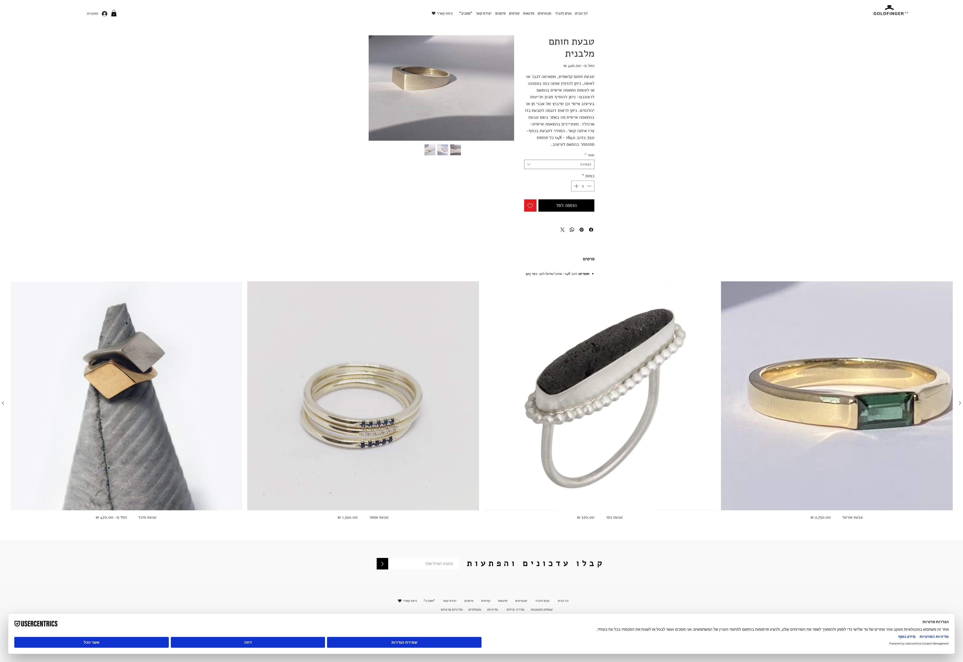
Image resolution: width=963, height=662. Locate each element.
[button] (114, 13)
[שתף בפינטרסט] (582, 230)
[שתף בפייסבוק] (591, 230)
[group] (481, 403)
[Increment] (576, 186)
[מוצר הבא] (3, 403)
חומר (589, 155)
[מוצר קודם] (960, 403)
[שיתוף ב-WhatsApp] (572, 230)
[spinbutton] (583, 186)
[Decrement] (590, 186)
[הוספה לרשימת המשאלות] (530, 205)
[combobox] (559, 164)
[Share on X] (562, 230)
